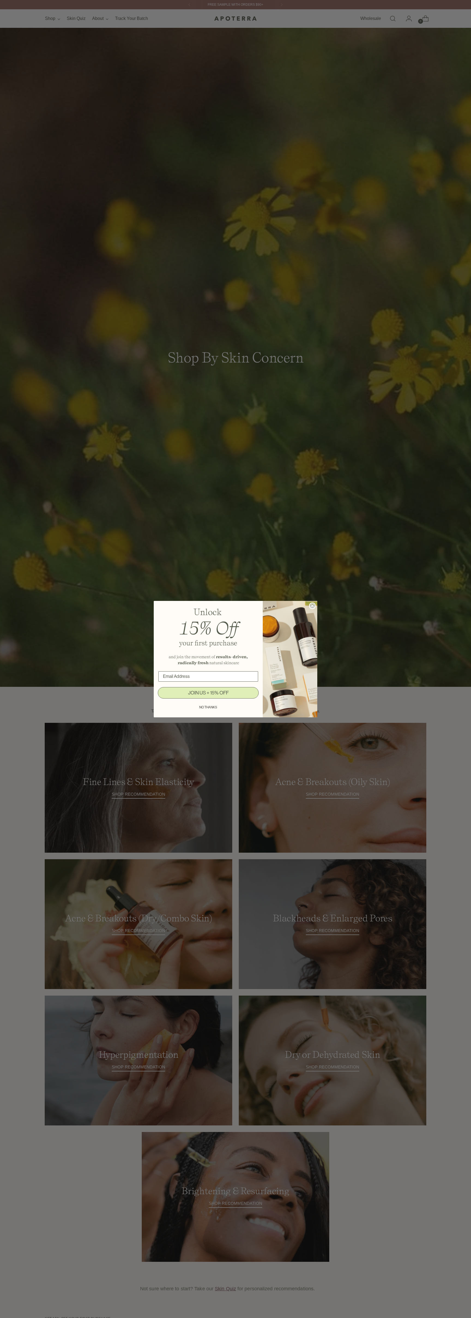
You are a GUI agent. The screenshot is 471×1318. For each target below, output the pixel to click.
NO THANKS (208, 707)
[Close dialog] (312, 606)
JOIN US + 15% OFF (208, 693)
